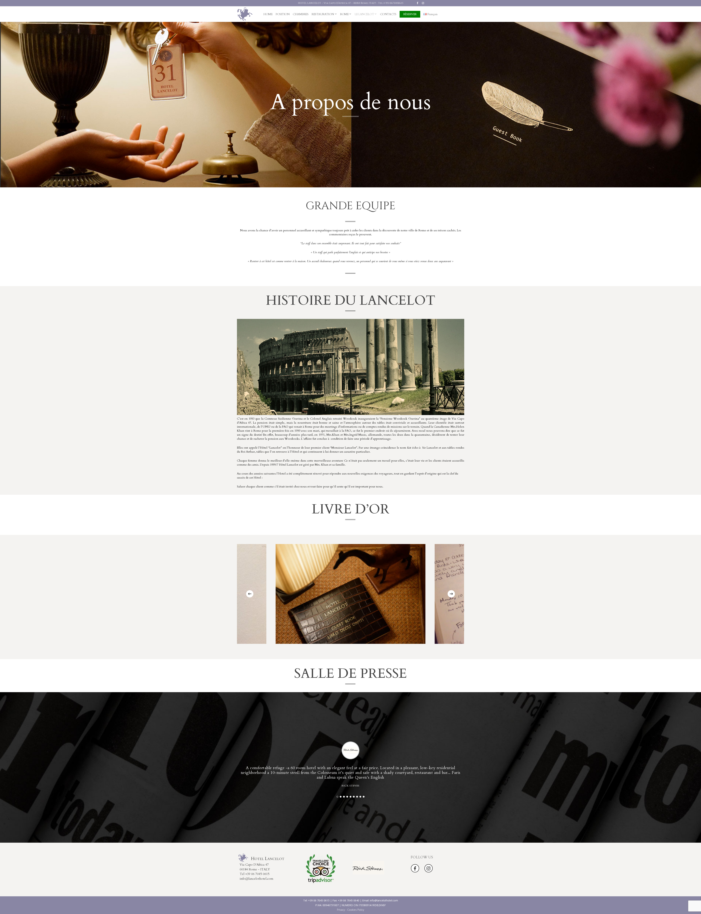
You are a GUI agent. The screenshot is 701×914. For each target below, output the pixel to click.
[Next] (451, 593)
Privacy (341, 909)
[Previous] (249, 593)
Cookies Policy (355, 909)
